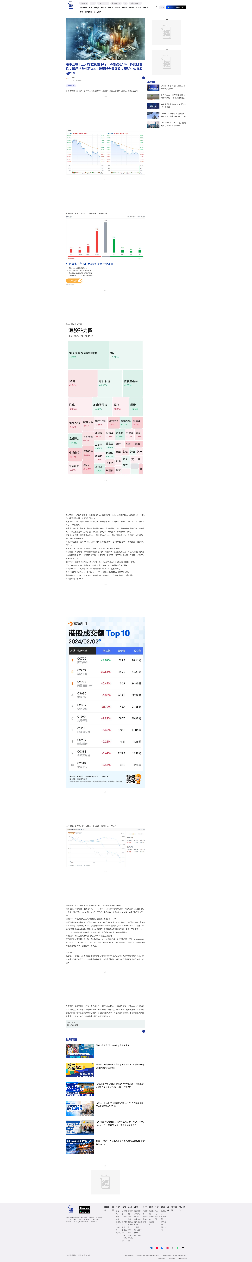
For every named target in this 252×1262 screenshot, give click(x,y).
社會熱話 (163, 1218)
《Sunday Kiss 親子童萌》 (81, 1221)
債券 (117, 1219)
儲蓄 (129, 1219)
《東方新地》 (95, 1219)
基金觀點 (118, 1223)
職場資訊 (151, 1218)
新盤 (123, 1227)
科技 (124, 8)
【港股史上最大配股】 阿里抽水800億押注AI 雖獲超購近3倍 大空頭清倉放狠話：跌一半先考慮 (120, 1085)
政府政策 (163, 1212)
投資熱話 (118, 1234)
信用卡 (130, 1235)
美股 (117, 1214)
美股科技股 (116, 3)
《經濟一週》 (95, 1221)
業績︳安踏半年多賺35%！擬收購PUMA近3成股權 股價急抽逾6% (120, 1142)
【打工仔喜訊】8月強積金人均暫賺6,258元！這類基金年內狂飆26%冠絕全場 (119, 1104)
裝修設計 (124, 1231)
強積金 (130, 1222)
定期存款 (130, 1212)
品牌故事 (137, 1214)
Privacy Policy (182, 1258)
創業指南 (137, 1219)
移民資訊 (163, 1223)
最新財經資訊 (135, 3)
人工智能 (145, 1212)
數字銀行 (130, 1226)
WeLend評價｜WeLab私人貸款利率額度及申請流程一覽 (173, 124)
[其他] (143, 78)
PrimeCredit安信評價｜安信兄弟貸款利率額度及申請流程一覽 (173, 115)
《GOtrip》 (73, 1219)
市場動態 (137, 1211)
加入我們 (97, 12)
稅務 (129, 1233)
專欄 (81, 12)
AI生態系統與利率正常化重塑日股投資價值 (173, 105)
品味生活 (157, 1212)
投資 (96, 8)
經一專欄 (71, 85)
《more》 (68, 1221)
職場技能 (151, 1212)
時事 (145, 8)
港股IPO (84, 3)
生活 (138, 8)
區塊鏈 (145, 1219)
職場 (131, 8)
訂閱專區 (88, 12)
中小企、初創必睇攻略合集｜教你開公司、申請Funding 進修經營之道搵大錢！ (120, 1066)
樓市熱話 (124, 1239)
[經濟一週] (71, 5)
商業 (117, 8)
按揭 (123, 1235)
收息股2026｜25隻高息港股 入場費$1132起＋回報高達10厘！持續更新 (173, 97)
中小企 (136, 1216)
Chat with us (161, 1258)
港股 (117, 1211)
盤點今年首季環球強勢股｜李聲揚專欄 (112, 1045)
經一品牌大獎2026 (138, 1231)
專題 (90, 8)
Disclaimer (171, 1258)
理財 (110, 8)
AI (125, 3)
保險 (129, 1216)
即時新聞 (163, 1228)
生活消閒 (157, 1218)
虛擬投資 (118, 1228)
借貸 (129, 1230)
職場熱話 (151, 1223)
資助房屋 (124, 1223)
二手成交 (124, 1218)
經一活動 (137, 1235)
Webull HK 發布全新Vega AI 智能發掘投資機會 (173, 87)
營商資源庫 (138, 1222)
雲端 (144, 1222)
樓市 (103, 8)
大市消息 (124, 1212)
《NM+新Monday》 (84, 1219)
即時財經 (83, 8)
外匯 (117, 1216)
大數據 (145, 1216)
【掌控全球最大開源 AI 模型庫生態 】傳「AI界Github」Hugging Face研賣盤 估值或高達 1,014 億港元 (120, 1123)
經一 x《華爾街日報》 (177, 7)
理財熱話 (130, 1239)
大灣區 (136, 1227)
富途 (73, 78)
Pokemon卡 (103, 3)
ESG (136, 1224)
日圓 (92, 3)
